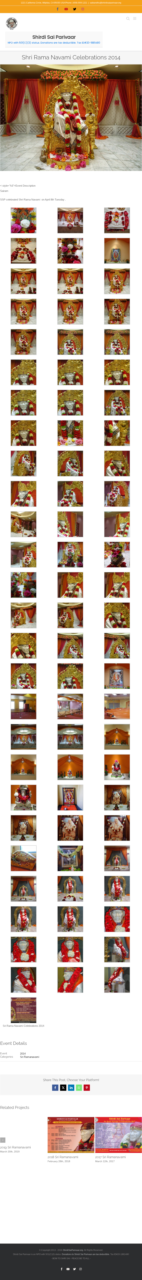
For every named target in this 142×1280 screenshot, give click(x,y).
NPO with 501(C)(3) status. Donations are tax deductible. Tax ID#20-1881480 (54, 42)
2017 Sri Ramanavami (110, 1157)
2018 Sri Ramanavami (63, 1157)
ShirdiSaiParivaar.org (73, 1250)
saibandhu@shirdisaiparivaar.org (105, 3)
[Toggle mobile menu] (135, 18)
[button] (2, 1140)
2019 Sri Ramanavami (15, 1147)
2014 (23, 1053)
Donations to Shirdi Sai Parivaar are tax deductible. (86, 1254)
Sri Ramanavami (29, 1056)
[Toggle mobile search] (128, 18)
